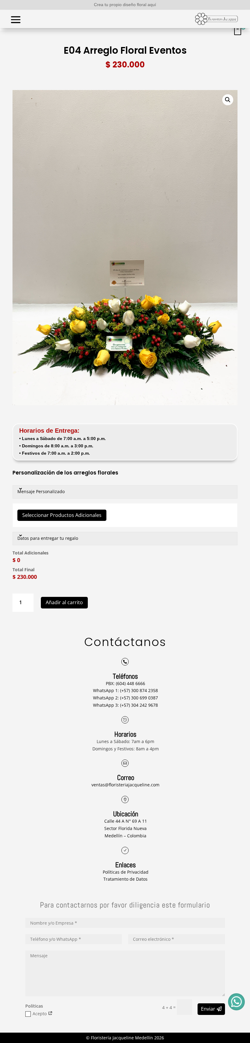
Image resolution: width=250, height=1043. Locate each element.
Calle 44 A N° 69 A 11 (125, 821)
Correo (125, 777)
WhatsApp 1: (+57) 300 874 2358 (125, 690)
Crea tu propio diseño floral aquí (125, 4)
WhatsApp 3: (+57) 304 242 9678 (125, 705)
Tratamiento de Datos (125, 879)
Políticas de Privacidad (125, 872)
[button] (227, 99)
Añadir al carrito (64, 602)
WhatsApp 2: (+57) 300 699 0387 (125, 698)
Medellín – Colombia (125, 836)
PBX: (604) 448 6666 (125, 683)
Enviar (208, 1008)
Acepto (40, 1013)
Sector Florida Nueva (125, 828)
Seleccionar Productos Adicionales (62, 515)
